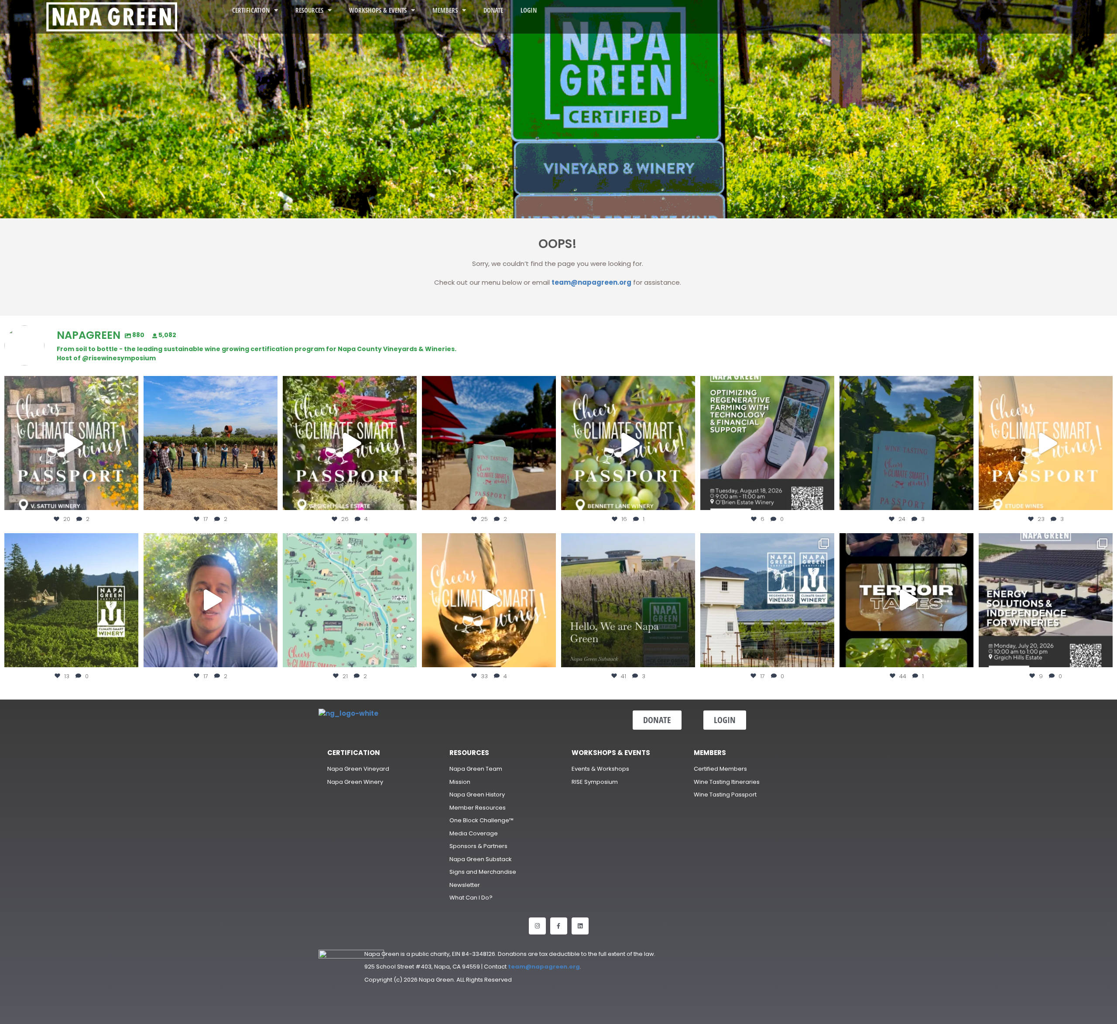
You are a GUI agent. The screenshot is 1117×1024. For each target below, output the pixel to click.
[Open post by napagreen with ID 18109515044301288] (906, 600)
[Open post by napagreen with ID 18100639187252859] (489, 443)
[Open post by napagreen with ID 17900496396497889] (767, 600)
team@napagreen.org (591, 282)
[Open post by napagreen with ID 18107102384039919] (489, 600)
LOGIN (529, 10)
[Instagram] (537, 925)
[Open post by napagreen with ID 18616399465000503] (71, 443)
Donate (493, 10)
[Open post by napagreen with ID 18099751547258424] (350, 443)
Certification (251, 10)
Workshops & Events (378, 10)
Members (445, 10)
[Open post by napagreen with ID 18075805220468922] (71, 600)
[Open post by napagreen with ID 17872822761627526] (767, 443)
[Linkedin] (580, 925)
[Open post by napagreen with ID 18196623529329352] (628, 443)
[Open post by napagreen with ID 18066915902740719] (906, 443)
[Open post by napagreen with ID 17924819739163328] (350, 600)
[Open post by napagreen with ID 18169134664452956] (211, 600)
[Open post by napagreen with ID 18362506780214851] (628, 600)
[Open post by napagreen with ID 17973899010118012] (1046, 600)
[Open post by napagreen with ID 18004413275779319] (211, 443)
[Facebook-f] (558, 925)
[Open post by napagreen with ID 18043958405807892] (1046, 443)
